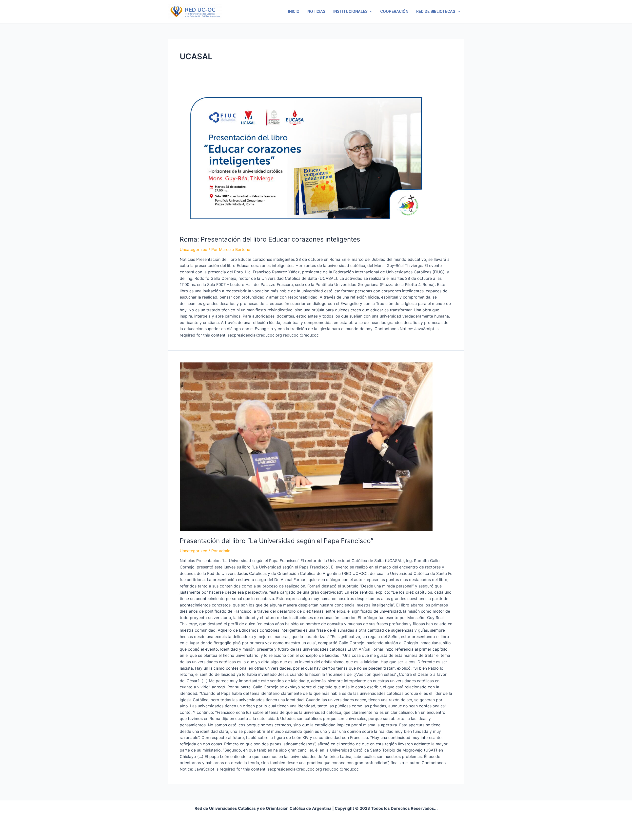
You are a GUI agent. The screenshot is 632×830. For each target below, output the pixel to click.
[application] (370, 11)
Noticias (316, 11)
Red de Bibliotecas (435, 11)
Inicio (293, 11)
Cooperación (394, 11)
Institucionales (350, 11)
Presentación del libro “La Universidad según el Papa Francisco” (276, 541)
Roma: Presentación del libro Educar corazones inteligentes (270, 239)
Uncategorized (193, 249)
